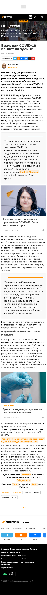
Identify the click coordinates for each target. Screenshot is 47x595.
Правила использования (19, 549)
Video (15, 484)
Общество (8, 405)
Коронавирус (16, 492)
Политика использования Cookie (14, 559)
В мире (14, 497)
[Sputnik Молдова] (7, 18)
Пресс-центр (15, 552)
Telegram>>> (23, 480)
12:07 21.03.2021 (7, 54)
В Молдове (27, 492)
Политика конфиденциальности (13, 555)
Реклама (33, 549)
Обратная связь (7, 567)
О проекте (5, 549)
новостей (26, 474)
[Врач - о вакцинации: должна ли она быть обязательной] (23, 387)
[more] (43, 230)
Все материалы (12, 67)
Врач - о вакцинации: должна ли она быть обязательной (22, 411)
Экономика (18, 529)
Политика (5, 529)
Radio (34, 484)
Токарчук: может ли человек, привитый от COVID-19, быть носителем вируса (20, 222)
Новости (36, 492)
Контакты (5, 552)
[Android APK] (8, 574)
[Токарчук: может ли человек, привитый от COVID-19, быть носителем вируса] (23, 200)
